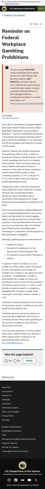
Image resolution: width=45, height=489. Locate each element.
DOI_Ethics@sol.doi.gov (12, 343)
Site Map (5, 420)
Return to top (8, 377)
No (19, 361)
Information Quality (10, 408)
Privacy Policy (8, 416)
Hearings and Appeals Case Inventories (19, 439)
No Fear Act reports (10, 447)
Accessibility (7, 391)
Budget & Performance (11, 427)
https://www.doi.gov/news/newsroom (26, 103)
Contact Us (6, 395)
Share (35, 24)
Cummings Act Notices (11, 431)
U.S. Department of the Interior (22, 9)
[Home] (4, 8)
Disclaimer (6, 404)
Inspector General (9, 443)
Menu (41, 8)
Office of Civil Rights (11, 412)
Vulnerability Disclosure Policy (15, 451)
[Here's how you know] (22, 3)
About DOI (6, 387)
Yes (10, 361)
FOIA (4, 435)
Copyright (6, 400)
